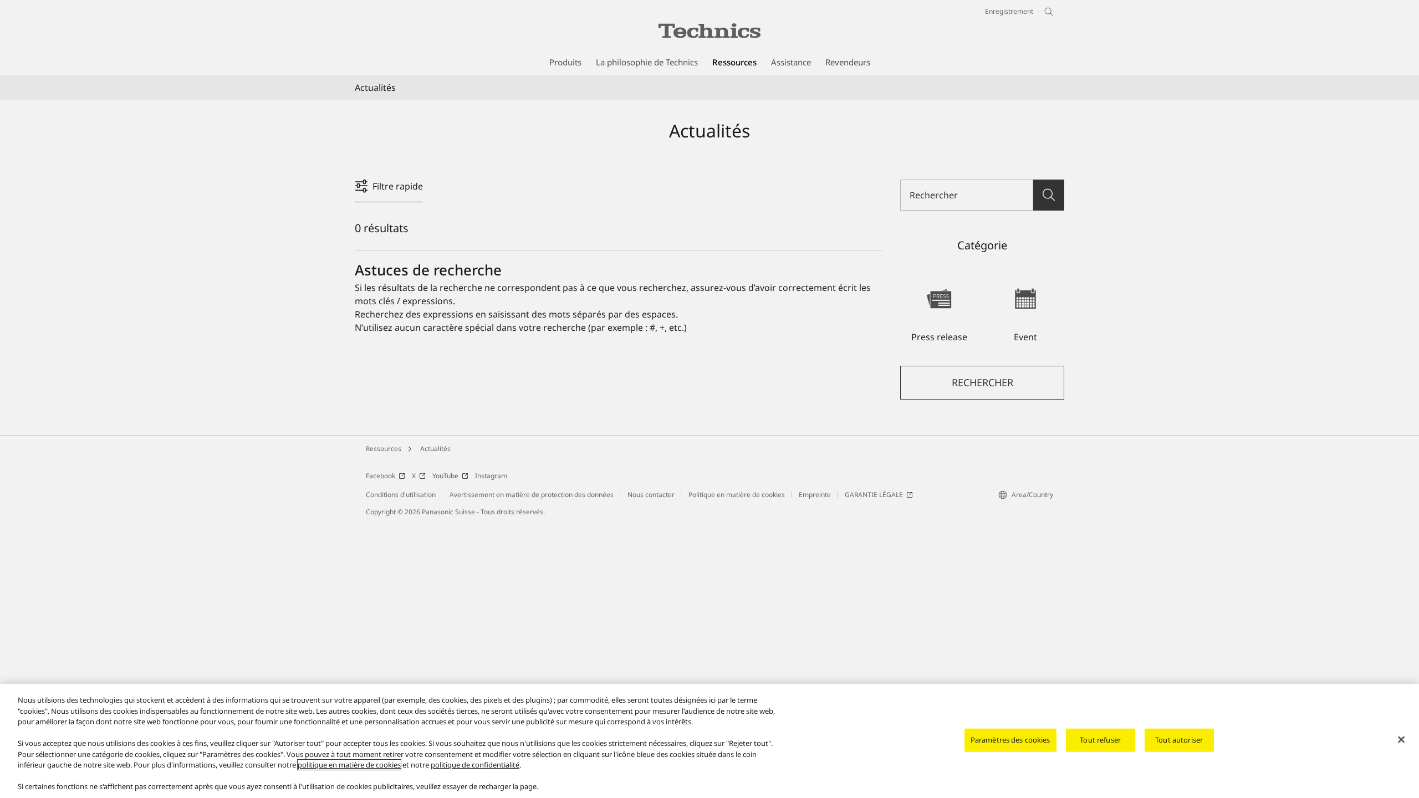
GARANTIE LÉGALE (874, 494)
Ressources (383, 448)
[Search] (1048, 195)
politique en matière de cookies (349, 765)
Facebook (380, 475)
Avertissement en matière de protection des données (532, 494)
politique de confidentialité (475, 765)
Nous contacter (651, 494)
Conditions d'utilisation (401, 494)
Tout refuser (1100, 740)
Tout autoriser (1179, 740)
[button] (939, 309)
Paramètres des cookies (1010, 740)
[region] (709, 741)
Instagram (491, 475)
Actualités (435, 448)
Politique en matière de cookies (736, 494)
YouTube (445, 475)
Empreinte (815, 494)
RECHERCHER (982, 382)
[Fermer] (1401, 740)
